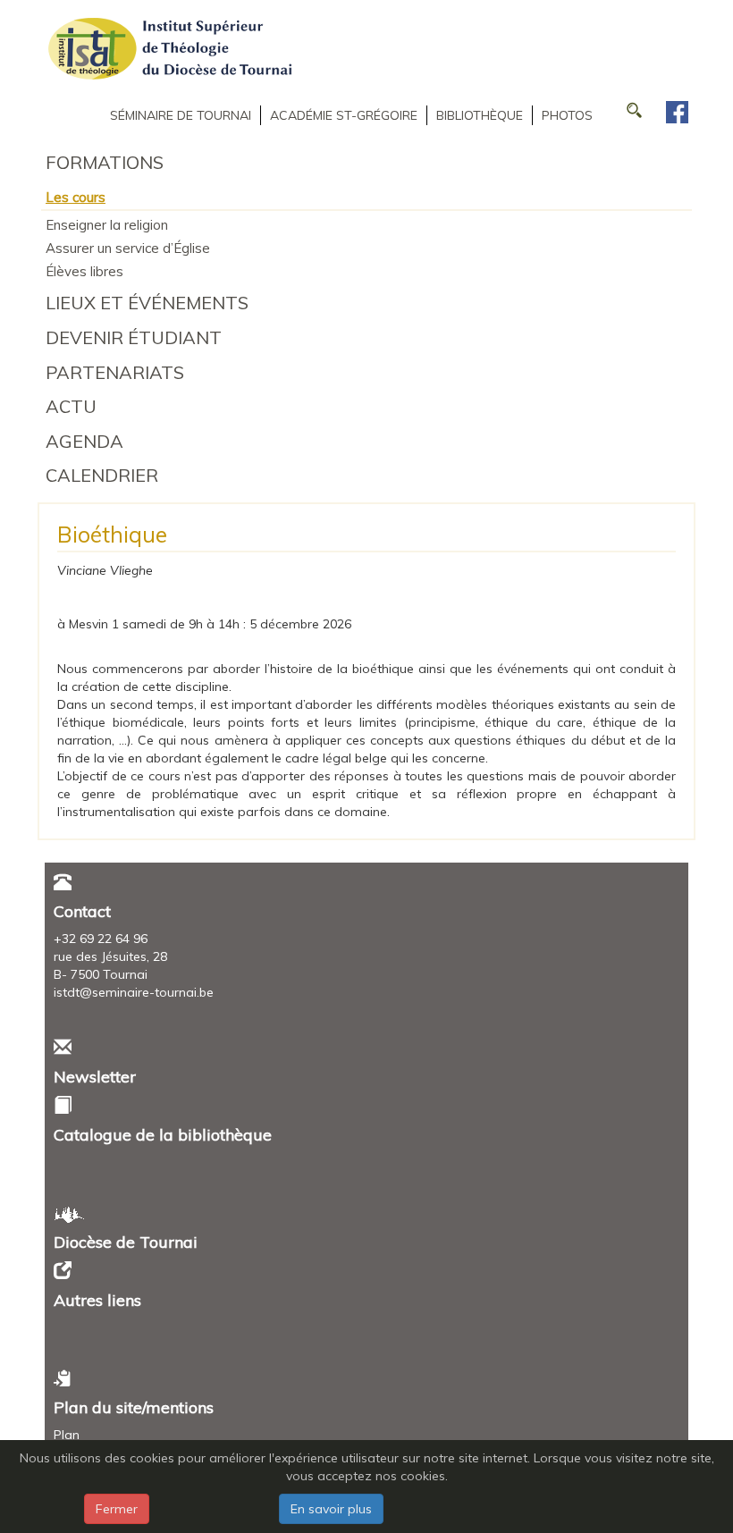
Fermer (117, 1509)
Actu (71, 406)
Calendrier (102, 475)
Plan (67, 1435)
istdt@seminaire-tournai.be (134, 992)
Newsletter (95, 1076)
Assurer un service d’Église (128, 248)
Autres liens (97, 1300)
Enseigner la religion (107, 224)
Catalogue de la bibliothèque (163, 1134)
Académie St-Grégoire (343, 115)
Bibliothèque (479, 115)
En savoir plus (331, 1509)
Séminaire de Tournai (180, 115)
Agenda (84, 441)
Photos (567, 115)
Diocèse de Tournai (126, 1242)
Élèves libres (84, 271)
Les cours (75, 197)
